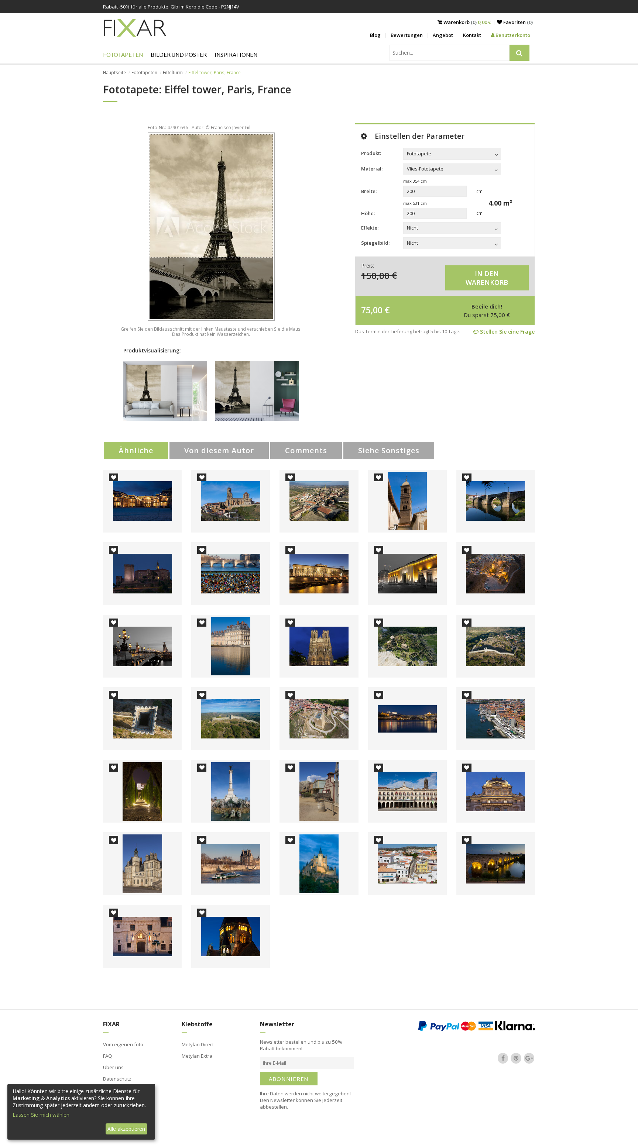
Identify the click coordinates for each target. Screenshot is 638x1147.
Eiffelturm (173, 72)
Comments (306, 450)
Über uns (113, 1067)
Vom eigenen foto (123, 1044)
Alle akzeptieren (126, 1128)
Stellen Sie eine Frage (506, 331)
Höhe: (368, 213)
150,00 (375, 275)
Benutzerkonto (512, 35)
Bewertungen (407, 35)
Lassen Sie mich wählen (41, 1114)
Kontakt (472, 35)
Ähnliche (136, 450)
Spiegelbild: (375, 243)
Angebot (443, 35)
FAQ (107, 1056)
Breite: (369, 191)
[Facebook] (503, 1058)
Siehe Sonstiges (388, 450)
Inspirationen (236, 54)
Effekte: (369, 227)
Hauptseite (114, 72)
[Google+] (529, 1058)
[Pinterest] (516, 1058)
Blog (375, 35)
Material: (372, 168)
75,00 (372, 310)
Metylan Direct (198, 1044)
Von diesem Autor (219, 450)
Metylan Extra (197, 1056)
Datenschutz (117, 1078)
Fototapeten (123, 54)
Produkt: (371, 153)
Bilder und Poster (179, 54)
